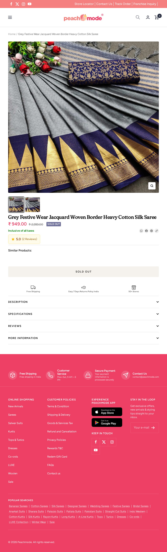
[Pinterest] (151, 231)
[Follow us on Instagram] (23, 4)
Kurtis (11, 431)
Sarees (12, 414)
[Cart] (157, 17)
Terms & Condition (58, 406)
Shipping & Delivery (58, 414)
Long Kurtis (68, 516)
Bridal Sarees (140, 506)
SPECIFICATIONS (20, 313)
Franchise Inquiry (144, 4)
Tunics (109, 516)
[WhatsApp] (141, 231)
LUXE (11, 465)
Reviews (14, 326)
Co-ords (13, 456)
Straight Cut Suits (115, 511)
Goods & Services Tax (60, 423)
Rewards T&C (55, 448)
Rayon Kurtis (50, 516)
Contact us (53, 473)
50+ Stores (134, 291)
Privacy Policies (56, 439)
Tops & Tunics (16, 439)
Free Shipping (33, 291)
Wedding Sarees (99, 506)
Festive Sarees (121, 506)
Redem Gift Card (57, 456)
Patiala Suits (73, 511)
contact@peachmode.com (146, 377)
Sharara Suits (36, 511)
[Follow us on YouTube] (29, 4)
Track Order (123, 4)
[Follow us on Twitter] (17, 4)
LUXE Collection (18, 522)
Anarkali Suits (17, 511)
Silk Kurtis (34, 516)
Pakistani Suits (93, 511)
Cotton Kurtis (17, 516)
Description (18, 301)
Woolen (12, 473)
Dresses (12, 448)
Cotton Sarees (39, 506)
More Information (23, 338)
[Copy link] (156, 231)
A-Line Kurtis (85, 516)
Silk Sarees (58, 506)
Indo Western (137, 511)
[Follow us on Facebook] (11, 4)
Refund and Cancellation (61, 431)
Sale (10, 481)
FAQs (50, 465)
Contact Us (104, 4)
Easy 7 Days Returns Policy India (83, 291)
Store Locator (84, 4)
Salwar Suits (15, 423)
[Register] (153, 427)
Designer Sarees (77, 506)
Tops (100, 516)
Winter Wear (39, 522)
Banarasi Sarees (18, 506)
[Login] (148, 17)
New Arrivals (15, 406)
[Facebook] (146, 231)
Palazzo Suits (55, 511)
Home (11, 34)
